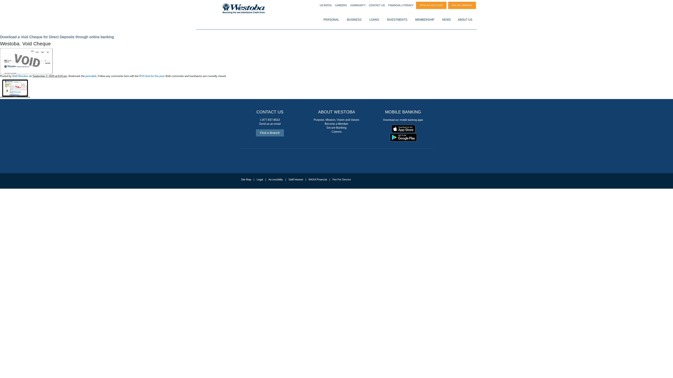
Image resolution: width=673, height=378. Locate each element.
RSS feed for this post (151, 76)
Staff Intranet (295, 179)
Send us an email (270, 123)
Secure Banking (336, 127)
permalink (91, 76)
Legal (260, 179)
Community (357, 5)
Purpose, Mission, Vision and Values (336, 119)
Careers (341, 5)
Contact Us (377, 5)
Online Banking (462, 5)
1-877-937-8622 (270, 119)
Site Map (246, 179)
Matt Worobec (20, 76)
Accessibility (275, 179)
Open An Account (431, 5)
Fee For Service (341, 179)
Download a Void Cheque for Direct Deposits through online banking (57, 37)
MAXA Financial (318, 179)
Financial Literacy (400, 5)
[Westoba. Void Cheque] (26, 60)
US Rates (326, 5)
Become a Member (336, 123)
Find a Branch (270, 133)
